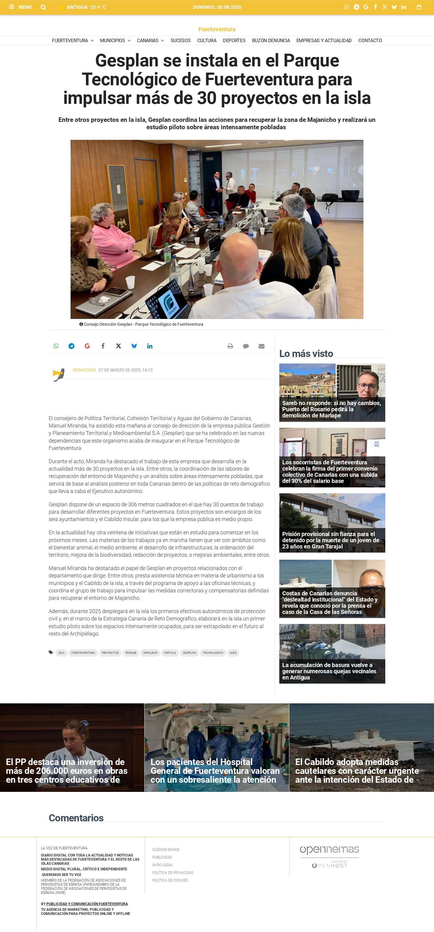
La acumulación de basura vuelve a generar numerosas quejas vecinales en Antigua (329, 671)
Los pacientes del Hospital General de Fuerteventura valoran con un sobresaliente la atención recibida (215, 775)
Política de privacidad (172, 873)
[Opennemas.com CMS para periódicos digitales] (329, 857)
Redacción (84, 370)
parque (130, 652)
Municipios (113, 40)
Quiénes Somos (166, 850)
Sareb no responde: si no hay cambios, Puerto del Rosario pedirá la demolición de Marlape (331, 409)
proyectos (110, 652)
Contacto (370, 40)
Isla (61, 652)
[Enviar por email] (261, 346)
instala (170, 652)
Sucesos (181, 40)
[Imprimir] (230, 346)
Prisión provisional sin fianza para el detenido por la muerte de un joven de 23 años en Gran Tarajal (330, 540)
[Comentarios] (246, 346)
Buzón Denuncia (271, 40)
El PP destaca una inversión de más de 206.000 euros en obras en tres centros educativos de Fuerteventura (66, 775)
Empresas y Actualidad (324, 40)
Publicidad (162, 857)
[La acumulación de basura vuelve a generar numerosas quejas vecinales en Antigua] (332, 653)
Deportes (234, 40)
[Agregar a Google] (367, 7)
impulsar (150, 652)
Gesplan (189, 652)
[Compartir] (348, 7)
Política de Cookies (170, 880)
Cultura (206, 40)
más (233, 652)
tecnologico (213, 652)
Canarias (148, 40)
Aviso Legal (162, 865)
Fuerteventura (217, 29)
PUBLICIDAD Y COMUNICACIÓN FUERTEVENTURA (87, 904)
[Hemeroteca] (419, 7)
